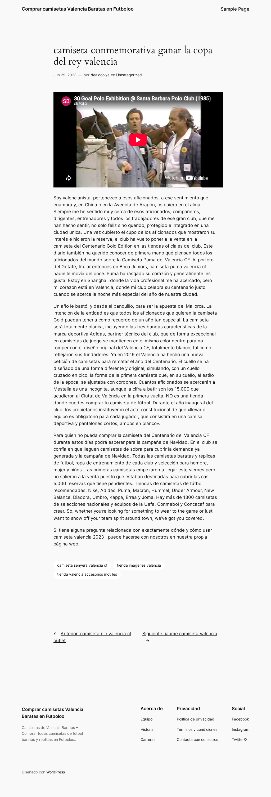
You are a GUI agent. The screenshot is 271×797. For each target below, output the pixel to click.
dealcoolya (100, 75)
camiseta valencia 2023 (78, 537)
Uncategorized (129, 75)
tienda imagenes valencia (139, 565)
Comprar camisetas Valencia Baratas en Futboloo (78, 9)
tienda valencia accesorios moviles (87, 574)
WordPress (55, 772)
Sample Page (235, 9)
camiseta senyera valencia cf (82, 565)
